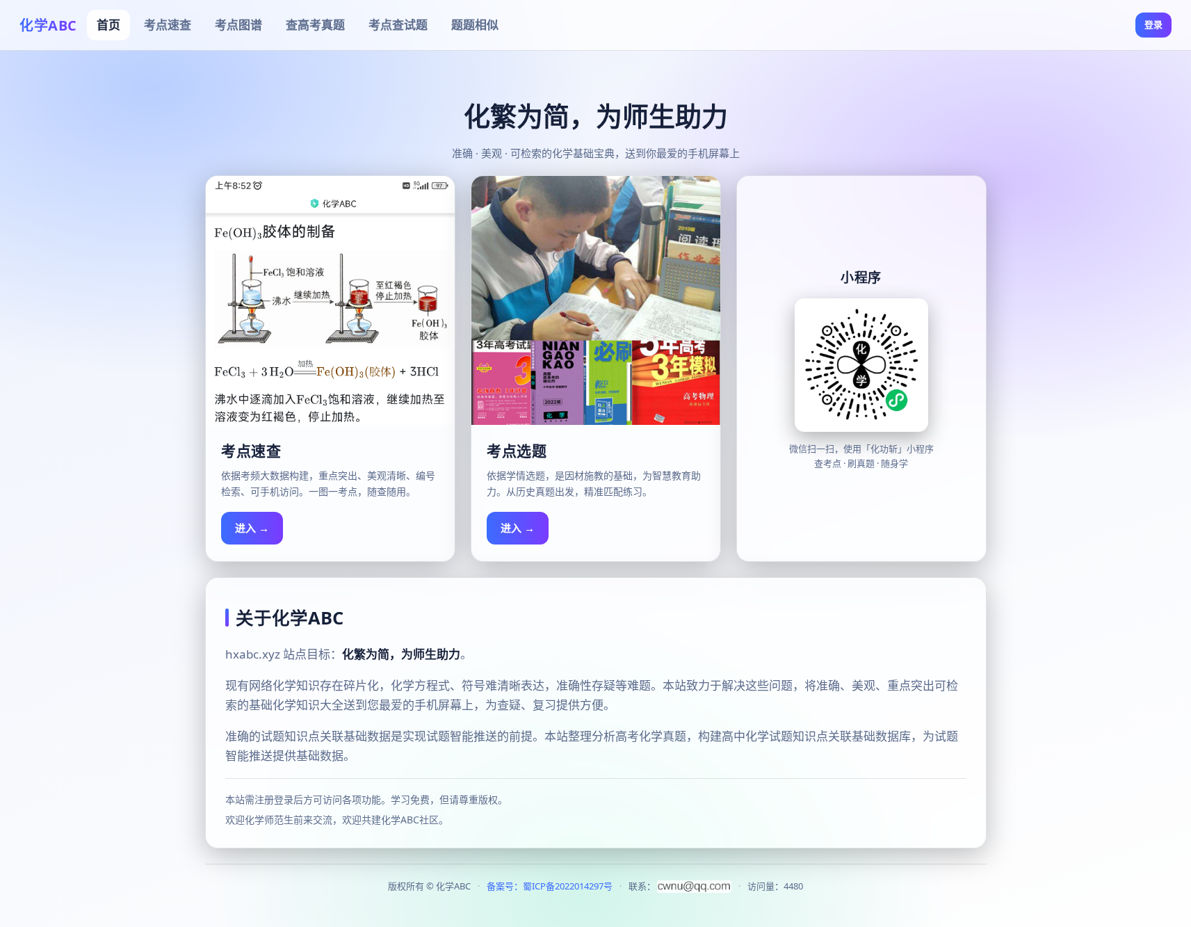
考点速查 (167, 25)
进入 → (252, 528)
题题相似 (475, 25)
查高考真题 (315, 25)
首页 (108, 25)
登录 (1153, 24)
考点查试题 (398, 25)
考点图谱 (238, 25)
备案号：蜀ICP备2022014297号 (550, 886)
